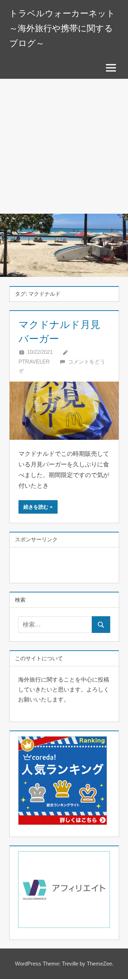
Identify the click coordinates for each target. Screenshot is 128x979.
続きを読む (35, 507)
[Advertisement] (64, 146)
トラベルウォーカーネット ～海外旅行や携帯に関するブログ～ (62, 28)
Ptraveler (34, 362)
